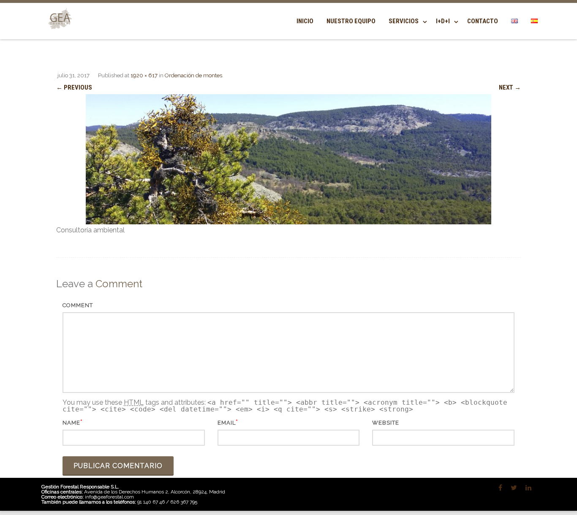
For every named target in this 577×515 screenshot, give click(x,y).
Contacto (482, 21)
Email (227, 422)
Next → (510, 87)
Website (385, 422)
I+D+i (443, 21)
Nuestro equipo (351, 21)
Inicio (305, 21)
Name (71, 422)
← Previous (74, 87)
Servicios (404, 21)
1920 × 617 (144, 75)
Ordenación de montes (193, 75)
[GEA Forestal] (58, 34)
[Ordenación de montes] (288, 159)
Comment (78, 305)
